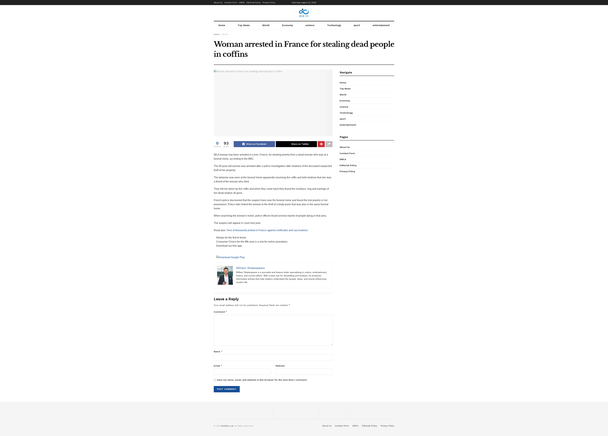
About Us (218, 2)
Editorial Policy (254, 2)
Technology (334, 25)
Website (280, 365)
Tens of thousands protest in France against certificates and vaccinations (267, 230)
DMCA (242, 2)
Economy (287, 25)
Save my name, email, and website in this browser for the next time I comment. (262, 380)
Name (218, 351)
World (265, 25)
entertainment (381, 25)
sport (357, 25)
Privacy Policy (269, 2)
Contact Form (230, 2)
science (309, 25)
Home (221, 25)
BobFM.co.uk (227, 426)
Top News (244, 25)
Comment (220, 311)
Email (218, 365)
